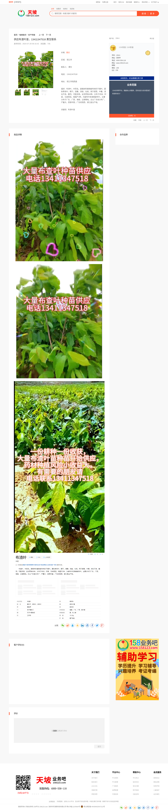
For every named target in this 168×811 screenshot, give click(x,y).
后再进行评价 (62, 731)
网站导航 (145, 2)
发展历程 (94, 790)
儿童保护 (156, 790)
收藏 (134, 120)
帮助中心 (137, 772)
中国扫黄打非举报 (95, 801)
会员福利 (156, 794)
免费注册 (105, 2)
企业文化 (94, 786)
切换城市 (18, 2)
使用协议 (156, 778)
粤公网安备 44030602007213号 (94, 807)
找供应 (65, 9)
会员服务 (157, 772)
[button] (32, 794)
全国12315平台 (69, 801)
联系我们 (94, 782)
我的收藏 (129, 2)
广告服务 (115, 786)
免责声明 (156, 786)
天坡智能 (60, 801)
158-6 (117, 38)
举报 (139, 120)
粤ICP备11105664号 (73, 807)
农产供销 (31, 35)
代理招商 (115, 794)
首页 (115, 2)
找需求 (58, 9)
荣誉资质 (94, 794)
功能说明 (136, 794)
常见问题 (136, 786)
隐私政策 (156, 782)
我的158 (121, 2)
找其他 (72, 9)
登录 (55, 731)
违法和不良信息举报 (81, 801)
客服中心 (137, 2)
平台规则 (115, 778)
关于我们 (154, 2)
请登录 (98, 2)
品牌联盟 (115, 790)
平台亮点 (136, 778)
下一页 (48, 35)
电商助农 (22, 35)
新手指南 (136, 790)
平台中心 (116, 772)
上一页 (41, 35)
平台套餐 (115, 782)
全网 (52, 9)
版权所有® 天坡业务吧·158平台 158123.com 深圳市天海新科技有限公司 (42, 807)
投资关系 (136, 782)
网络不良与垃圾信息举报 (110, 801)
